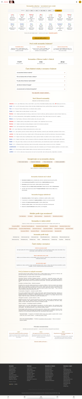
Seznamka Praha (48, 367)
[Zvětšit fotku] (12, 18)
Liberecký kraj (55, 237)
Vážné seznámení (38, 216)
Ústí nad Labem (48, 379)
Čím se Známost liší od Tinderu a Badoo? (27, 76)
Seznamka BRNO (15, 226)
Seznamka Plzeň (69, 228)
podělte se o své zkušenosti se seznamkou (46, 310)
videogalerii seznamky (57, 299)
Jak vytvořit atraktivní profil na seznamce (18, 333)
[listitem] (41, 104)
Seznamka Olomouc (37, 228)
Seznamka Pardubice (59, 228)
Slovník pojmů (30, 372)
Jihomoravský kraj (25, 237)
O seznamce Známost (31, 367)
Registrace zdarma (13, 379)
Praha (38, 239)
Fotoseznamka (12, 369)
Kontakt (28, 380)
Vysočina (61, 239)
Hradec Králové (48, 377)
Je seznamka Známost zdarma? (24, 72)
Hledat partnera (12, 370)
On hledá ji (30, 216)
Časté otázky (30, 369)
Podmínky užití (30, 374)
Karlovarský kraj (34, 237)
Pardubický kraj (24, 239)
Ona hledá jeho (22, 216)
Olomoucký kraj (15, 239)
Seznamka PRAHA (25, 231)
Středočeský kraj (45, 239)
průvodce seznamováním (48, 266)
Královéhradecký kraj (44, 237)
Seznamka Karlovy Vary (65, 226)
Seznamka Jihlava (54, 226)
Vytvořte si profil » (53, 33)
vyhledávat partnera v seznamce (39, 278)
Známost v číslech (31, 373)
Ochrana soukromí (31, 376)
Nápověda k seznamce (32, 379)
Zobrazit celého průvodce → (41, 341)
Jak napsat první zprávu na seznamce (41, 333)
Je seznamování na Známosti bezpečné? (27, 89)
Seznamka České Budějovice (28, 226)
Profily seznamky (12, 367)
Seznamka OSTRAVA (47, 228)
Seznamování (30, 377)
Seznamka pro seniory (58, 216)
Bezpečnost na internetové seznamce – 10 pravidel (63, 334)
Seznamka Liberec (13, 228)
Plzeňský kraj (32, 239)
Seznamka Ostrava (49, 370)
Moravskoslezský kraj (64, 237)
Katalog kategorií (12, 377)
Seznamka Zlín (58, 231)
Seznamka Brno (48, 369)
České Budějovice (49, 376)
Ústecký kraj (54, 239)
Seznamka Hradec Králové (42, 226)
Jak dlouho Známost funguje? (24, 85)
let (22, 10)
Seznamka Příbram (35, 231)
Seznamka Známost (50, 287)
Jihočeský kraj (16, 237)
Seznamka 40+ (47, 216)
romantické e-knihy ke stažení (45, 318)
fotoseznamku (53, 292)
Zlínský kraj (67, 239)
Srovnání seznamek (31, 370)
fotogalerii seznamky (38, 293)
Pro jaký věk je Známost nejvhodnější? (26, 80)
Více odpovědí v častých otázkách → (41, 92)
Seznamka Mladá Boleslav (24, 228)
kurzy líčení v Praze (43, 315)
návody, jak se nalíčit (46, 313)
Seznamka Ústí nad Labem (47, 231)
